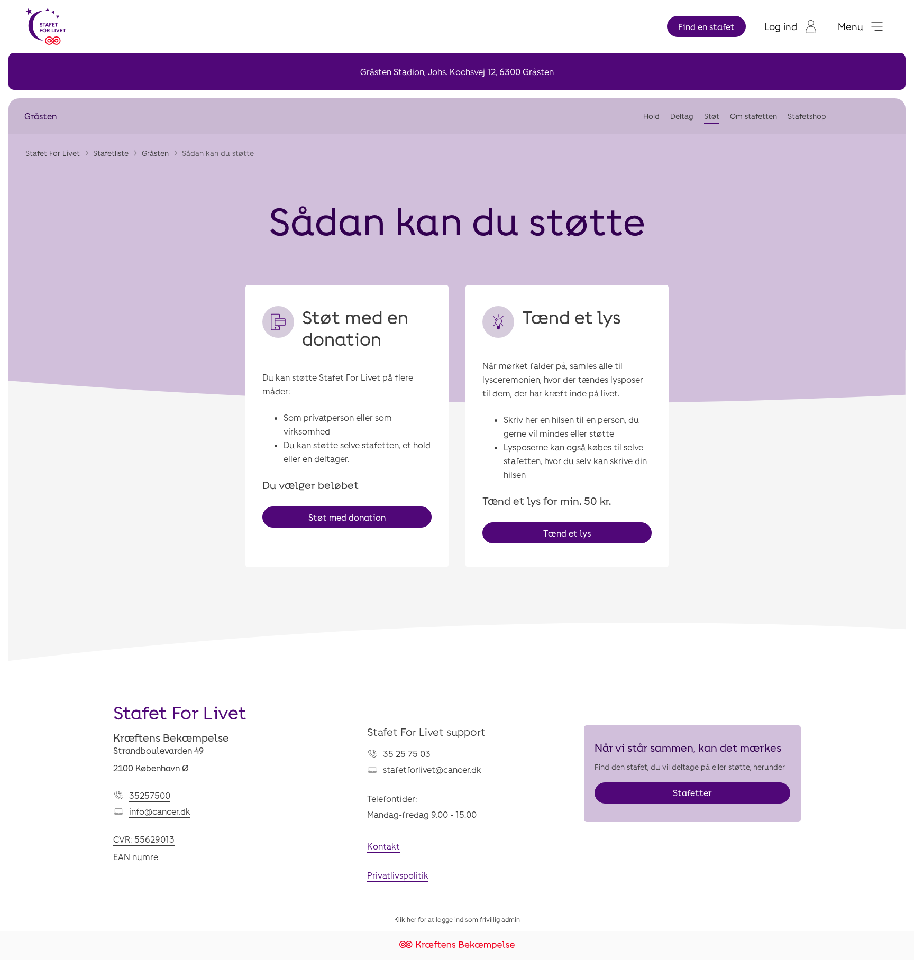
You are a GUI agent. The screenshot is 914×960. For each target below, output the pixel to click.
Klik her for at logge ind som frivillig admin (457, 919)
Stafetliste (111, 153)
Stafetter (692, 793)
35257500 (149, 795)
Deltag (681, 116)
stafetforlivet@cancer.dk (432, 769)
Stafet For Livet (52, 153)
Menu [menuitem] (850, 26)
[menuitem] (790, 26)
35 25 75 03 (407, 754)
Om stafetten (753, 116)
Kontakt (383, 846)
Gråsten (40, 116)
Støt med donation (347, 517)
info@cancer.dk (159, 811)
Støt (711, 116)
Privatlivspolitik (397, 875)
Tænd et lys (567, 533)
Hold (651, 116)
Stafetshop (807, 116)
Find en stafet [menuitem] (706, 27)
